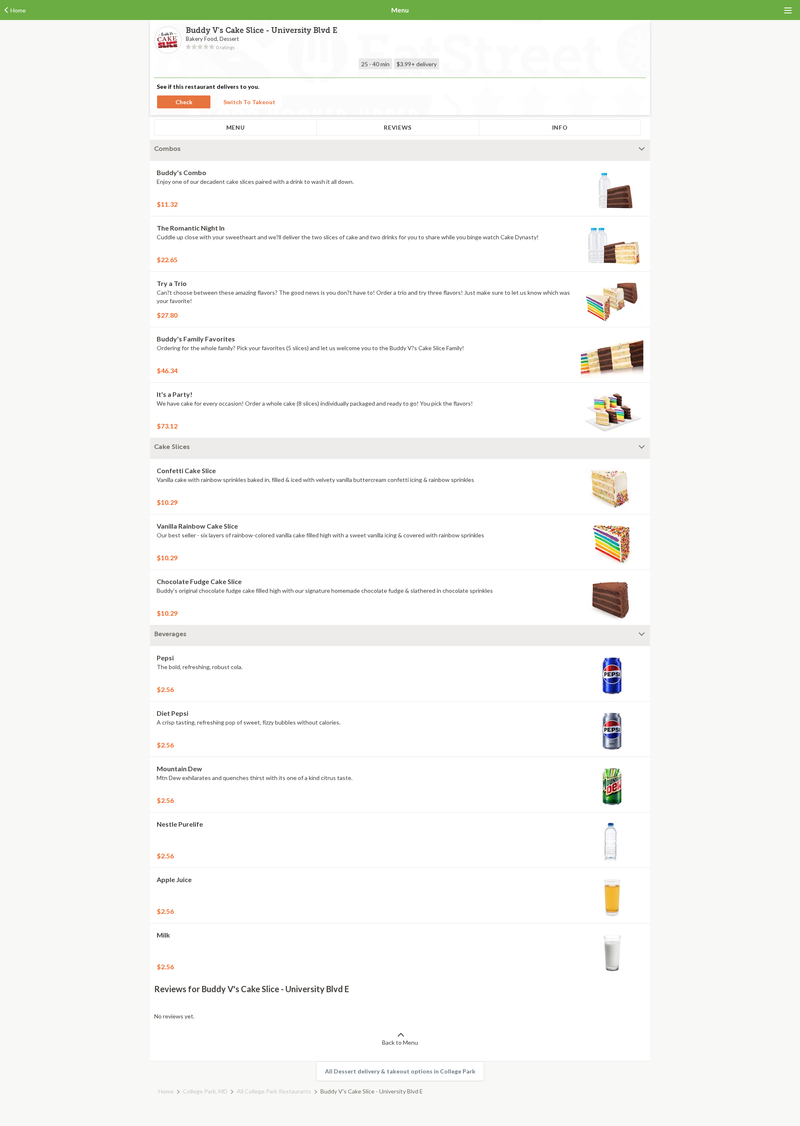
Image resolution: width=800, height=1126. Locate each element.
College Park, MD (205, 1091)
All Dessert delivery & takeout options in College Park (400, 1071)
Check (183, 101)
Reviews (398, 127)
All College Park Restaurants (274, 1091)
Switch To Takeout (249, 101)
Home (166, 1091)
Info (560, 127)
